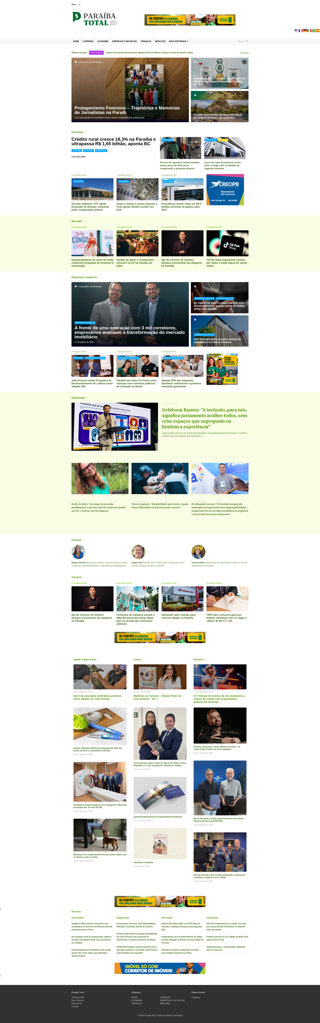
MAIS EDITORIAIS (178, 41)
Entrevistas (78, 397)
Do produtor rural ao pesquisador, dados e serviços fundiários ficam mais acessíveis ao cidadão (92, 940)
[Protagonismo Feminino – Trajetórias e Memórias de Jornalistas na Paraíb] (130, 90)
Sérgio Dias (137, 563)
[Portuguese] (314, 30)
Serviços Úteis (78, 997)
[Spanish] (318, 30)
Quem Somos (78, 1000)
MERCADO (160, 41)
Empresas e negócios (84, 277)
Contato (75, 1006)
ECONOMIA (103, 41)
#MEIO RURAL (101, 150)
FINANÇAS (146, 41)
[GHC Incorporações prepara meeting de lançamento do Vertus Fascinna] (219, 331)
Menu (74, 4)
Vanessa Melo (198, 563)
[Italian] (309, 30)
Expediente (77, 1003)
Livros (137, 659)
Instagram (196, 997)
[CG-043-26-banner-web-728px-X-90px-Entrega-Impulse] (190, 20)
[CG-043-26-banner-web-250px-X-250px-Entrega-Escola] (227, 369)
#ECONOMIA (88, 150)
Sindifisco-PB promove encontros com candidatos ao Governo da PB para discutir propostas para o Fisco (92, 927)
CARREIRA (88, 41)
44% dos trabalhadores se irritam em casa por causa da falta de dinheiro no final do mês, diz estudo (226, 927)
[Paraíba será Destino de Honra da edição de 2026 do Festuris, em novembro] (219, 106)
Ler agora (244, 53)
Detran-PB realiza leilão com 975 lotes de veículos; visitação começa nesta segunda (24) (182, 927)
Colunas (76, 540)
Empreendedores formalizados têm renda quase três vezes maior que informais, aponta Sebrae (91, 953)
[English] (296, 30)
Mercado (77, 221)
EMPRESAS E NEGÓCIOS (124, 41)
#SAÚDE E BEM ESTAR (225, 298)
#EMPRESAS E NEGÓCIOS (85, 323)
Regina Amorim (79, 563)
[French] (301, 30)
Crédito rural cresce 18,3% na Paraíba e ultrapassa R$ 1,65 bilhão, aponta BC (114, 141)
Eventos (198, 659)
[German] (305, 30)
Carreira (76, 577)
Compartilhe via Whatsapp (90, 62)
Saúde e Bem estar (85, 659)
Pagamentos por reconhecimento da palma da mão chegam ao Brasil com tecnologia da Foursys (183, 940)
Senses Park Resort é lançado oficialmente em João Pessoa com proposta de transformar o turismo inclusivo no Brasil (136, 937)
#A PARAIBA (76, 150)
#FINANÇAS (223, 140)
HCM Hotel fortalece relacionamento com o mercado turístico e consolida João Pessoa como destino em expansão (137, 950)
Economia (77, 132)
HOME (76, 41)
